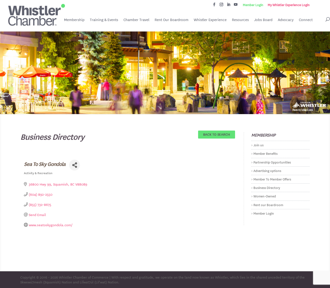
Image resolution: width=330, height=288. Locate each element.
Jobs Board (263, 20)
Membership (74, 19)
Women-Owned (264, 195)
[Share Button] (74, 165)
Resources (240, 19)
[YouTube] (235, 6)
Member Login (253, 5)
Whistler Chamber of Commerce (83, 277)
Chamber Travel (136, 20)
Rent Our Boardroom (171, 20)
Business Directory (266, 187)
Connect (306, 19)
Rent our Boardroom (268, 204)
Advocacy (286, 19)
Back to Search (216, 134)
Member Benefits (265, 153)
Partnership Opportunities (272, 161)
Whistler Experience (210, 19)
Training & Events (104, 19)
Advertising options (267, 170)
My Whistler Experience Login (289, 5)
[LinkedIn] (228, 6)
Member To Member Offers (272, 178)
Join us (258, 144)
